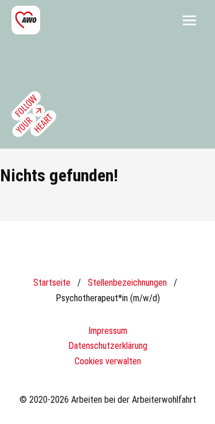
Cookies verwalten (108, 361)
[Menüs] (189, 20)
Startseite (52, 282)
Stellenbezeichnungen (127, 282)
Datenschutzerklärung (107, 345)
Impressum (107, 330)
